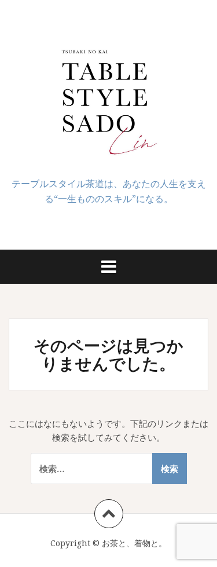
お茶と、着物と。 (134, 542)
